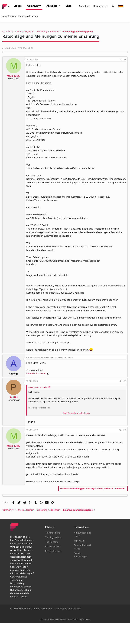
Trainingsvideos (53, 537)
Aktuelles (51, 5)
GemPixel (76, 608)
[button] (60, 6)
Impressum (79, 540)
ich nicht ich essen (36, 373)
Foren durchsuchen (28, 16)
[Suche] (113, 6)
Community (34, 5)
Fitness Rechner (53, 551)
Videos (17, 5)
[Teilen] (121, 59)
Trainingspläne (52, 532)
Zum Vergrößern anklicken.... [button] (76, 412)
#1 (125, 59)
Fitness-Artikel (52, 546)
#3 (124, 430)
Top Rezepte (51, 541)
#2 (125, 381)
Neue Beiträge (9, 16)
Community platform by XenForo (65, 619)
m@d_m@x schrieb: (37, 387)
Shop (69, 5)
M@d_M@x (10, 48)
